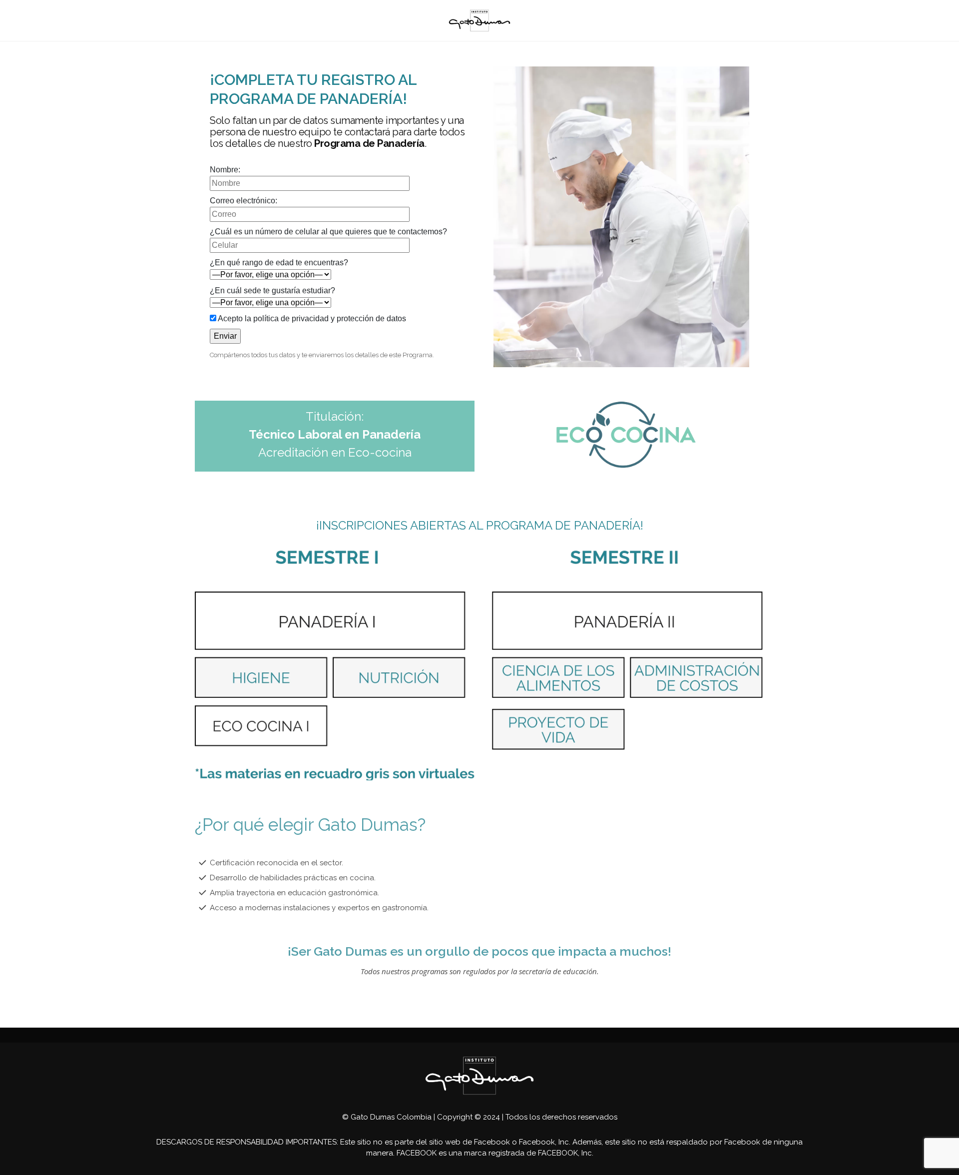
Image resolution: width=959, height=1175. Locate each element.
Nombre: (225, 169)
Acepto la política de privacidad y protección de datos (311, 318)
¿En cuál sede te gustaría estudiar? (272, 290)
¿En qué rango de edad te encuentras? (279, 262)
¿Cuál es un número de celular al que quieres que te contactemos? (328, 231)
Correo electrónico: (243, 200)
